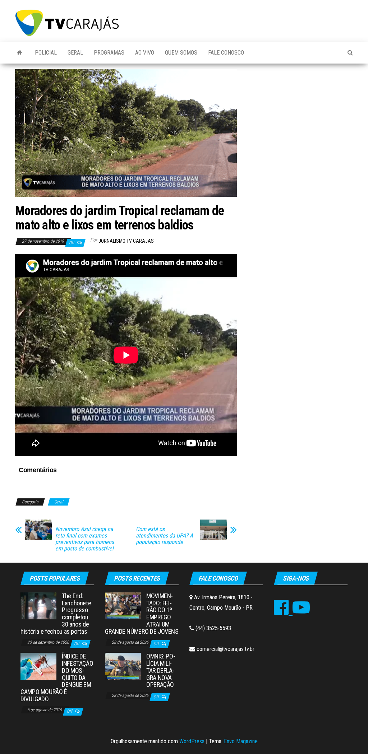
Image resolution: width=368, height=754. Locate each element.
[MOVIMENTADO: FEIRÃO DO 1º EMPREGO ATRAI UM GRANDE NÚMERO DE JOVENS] (123, 605)
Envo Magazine (241, 741)
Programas (109, 52)
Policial (46, 52)
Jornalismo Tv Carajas (126, 241)
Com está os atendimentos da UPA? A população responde (164, 535)
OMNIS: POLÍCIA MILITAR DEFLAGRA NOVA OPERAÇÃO (160, 670)
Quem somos (181, 52)
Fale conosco (226, 52)
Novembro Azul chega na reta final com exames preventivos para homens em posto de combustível (84, 539)
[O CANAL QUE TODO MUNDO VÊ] (19, 53)
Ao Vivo (144, 52)
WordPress (191, 741)
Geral (75, 52)
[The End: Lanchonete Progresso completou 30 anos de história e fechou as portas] (38, 605)
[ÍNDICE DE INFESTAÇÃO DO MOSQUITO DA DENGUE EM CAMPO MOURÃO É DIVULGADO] (38, 665)
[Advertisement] (300, 117)
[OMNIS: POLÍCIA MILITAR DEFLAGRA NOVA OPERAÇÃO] (123, 665)
